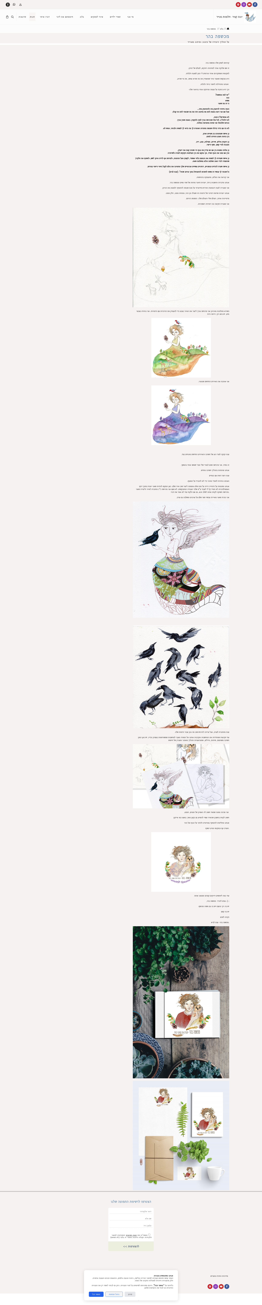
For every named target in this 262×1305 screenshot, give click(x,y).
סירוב (130, 1294)
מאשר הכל (96, 1294)
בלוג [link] (221, 28)
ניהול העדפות (114, 1294)
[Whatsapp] (14, 4)
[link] (250, 17)
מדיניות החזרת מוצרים (219, 1276)
